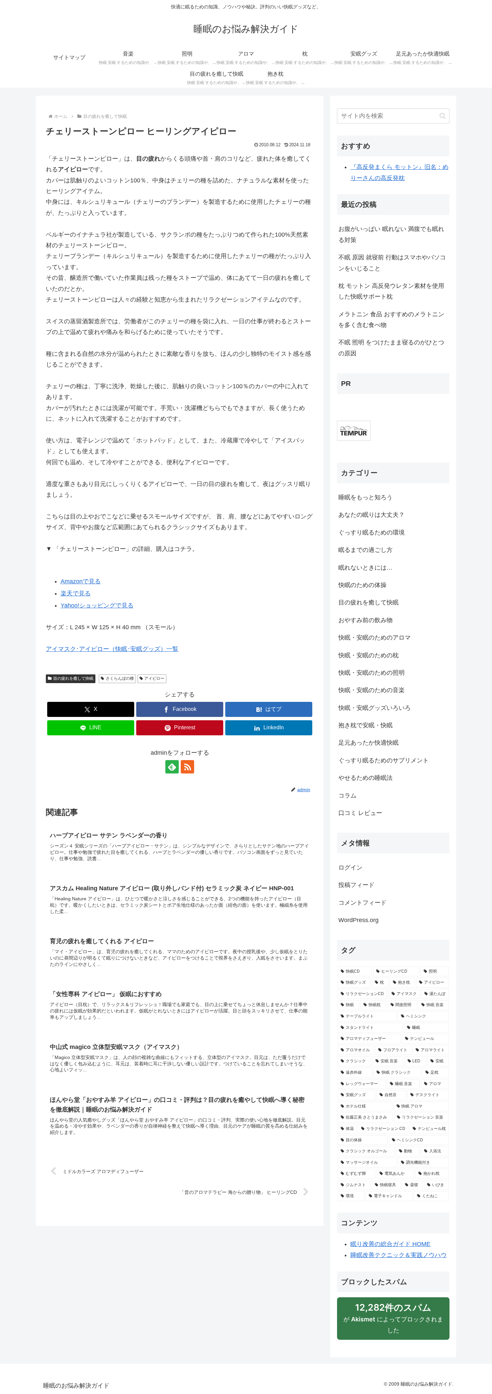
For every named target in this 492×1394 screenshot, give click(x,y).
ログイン (350, 867)
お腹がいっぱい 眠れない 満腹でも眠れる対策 (391, 234)
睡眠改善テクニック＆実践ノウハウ (398, 1255)
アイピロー (154, 678)
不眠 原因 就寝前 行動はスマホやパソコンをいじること (392, 262)
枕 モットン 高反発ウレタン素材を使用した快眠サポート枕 (391, 291)
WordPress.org (358, 920)
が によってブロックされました (393, 1321)
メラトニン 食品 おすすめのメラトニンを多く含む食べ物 (391, 319)
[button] (442, 116)
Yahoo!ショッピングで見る (97, 605)
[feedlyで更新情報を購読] (172, 766)
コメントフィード (362, 902)
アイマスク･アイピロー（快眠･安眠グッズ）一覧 (112, 649)
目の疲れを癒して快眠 (73, 678)
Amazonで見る (81, 581)
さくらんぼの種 (120, 678)
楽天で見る (76, 593)
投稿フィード (356, 885)
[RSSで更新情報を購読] (187, 766)
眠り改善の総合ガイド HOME (390, 1244)
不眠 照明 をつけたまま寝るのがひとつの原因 (391, 347)
